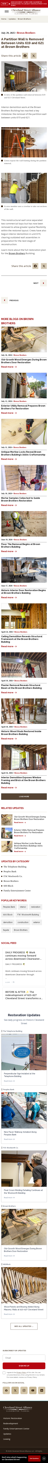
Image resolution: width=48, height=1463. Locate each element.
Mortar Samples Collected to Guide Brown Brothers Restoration (20, 499)
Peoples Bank (10, 871)
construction (23, 922)
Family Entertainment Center (17, 890)
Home (3, 19)
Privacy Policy (21, 1372)
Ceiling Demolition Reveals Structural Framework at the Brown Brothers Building (21, 639)
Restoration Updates (24, 1015)
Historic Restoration (12, 1418)
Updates (12, 19)
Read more (7, 367)
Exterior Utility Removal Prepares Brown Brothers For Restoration (23, 407)
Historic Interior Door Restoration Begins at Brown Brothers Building (23, 591)
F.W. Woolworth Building (28, 915)
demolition (8, 922)
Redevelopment (10, 1423)
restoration (35, 907)
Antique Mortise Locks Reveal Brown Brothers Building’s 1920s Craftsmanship (23, 453)
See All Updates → (23, 1326)
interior (23, 907)
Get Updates (34, 1458)
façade (6, 930)
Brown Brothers (24, 19)
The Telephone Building (15, 866)
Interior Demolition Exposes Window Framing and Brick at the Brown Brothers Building (23, 780)
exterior (36, 922)
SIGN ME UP (24, 1366)
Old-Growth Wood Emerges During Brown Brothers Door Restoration (24, 361)
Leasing (6, 1439)
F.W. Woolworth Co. (13, 876)
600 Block (8, 886)
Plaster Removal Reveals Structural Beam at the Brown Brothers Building (21, 686)
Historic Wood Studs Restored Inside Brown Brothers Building (21, 732)
